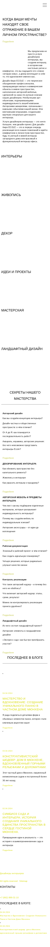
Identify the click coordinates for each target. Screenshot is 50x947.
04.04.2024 (7, 693)
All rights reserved (9, 881)
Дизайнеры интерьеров (12, 873)
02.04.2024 (7, 808)
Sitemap (23, 881)
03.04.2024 (7, 751)
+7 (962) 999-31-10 (9, 897)
